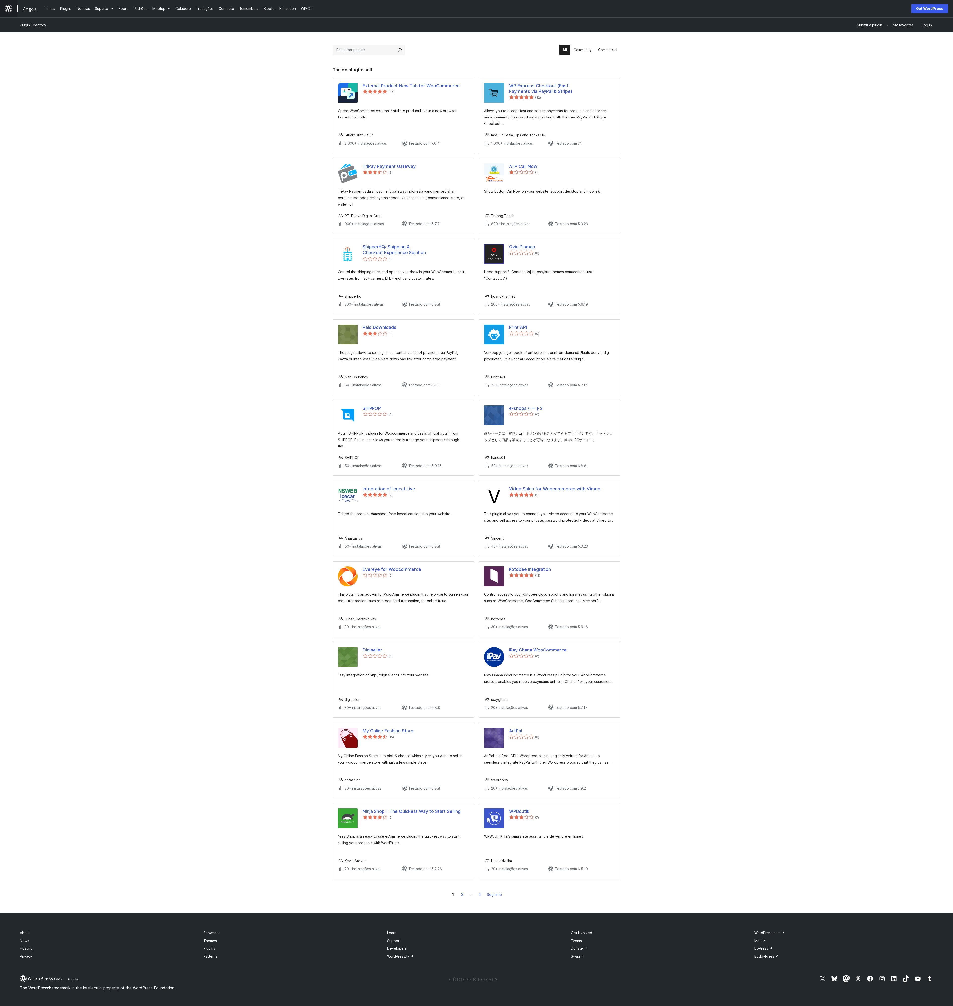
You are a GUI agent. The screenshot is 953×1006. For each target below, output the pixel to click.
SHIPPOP (372, 408)
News (24, 941)
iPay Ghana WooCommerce (538, 649)
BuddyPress (766, 956)
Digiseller (372, 649)
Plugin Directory (33, 25)
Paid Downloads (379, 327)
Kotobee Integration (530, 569)
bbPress (763, 948)
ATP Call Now (523, 166)
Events (576, 941)
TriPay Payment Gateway (389, 166)
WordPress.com (769, 933)
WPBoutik (519, 811)
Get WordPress (929, 8)
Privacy (26, 956)
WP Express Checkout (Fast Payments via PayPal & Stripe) (540, 88)
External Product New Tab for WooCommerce (411, 85)
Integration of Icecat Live (389, 488)
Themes (210, 941)
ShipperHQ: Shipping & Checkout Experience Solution (394, 249)
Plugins (209, 948)
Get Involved (581, 933)
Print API (518, 327)
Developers (397, 948)
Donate (579, 948)
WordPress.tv (400, 956)
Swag (577, 956)
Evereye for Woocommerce (392, 569)
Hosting (26, 948)
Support (394, 941)
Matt (760, 941)
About (25, 933)
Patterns (210, 956)
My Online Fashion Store (388, 730)
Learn (391, 933)
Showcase (212, 933)
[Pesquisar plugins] (400, 50)
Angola (72, 979)
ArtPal (515, 730)
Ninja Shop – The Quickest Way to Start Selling (412, 811)
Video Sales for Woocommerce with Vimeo (554, 488)
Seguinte (494, 894)
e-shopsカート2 (526, 408)
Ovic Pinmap (522, 246)
